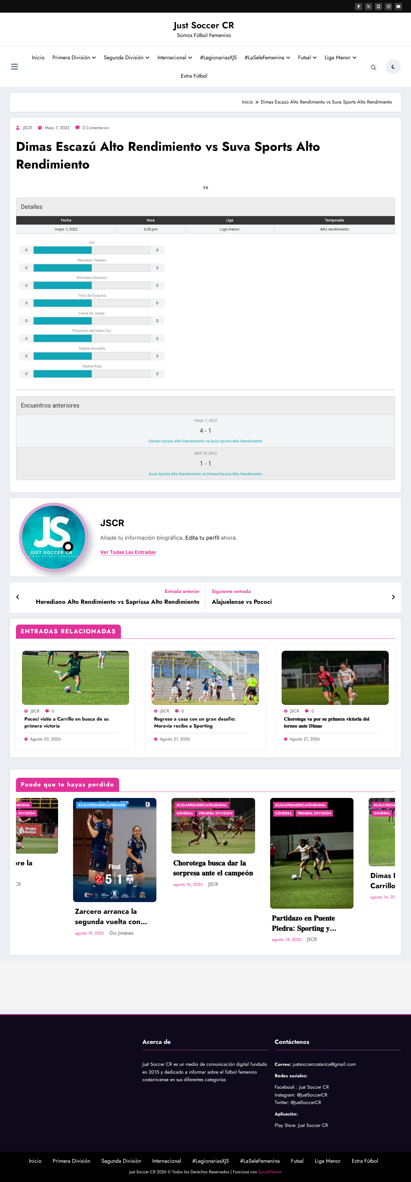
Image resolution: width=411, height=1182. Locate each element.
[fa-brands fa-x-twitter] (368, 6)
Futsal (304, 57)
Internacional (171, 57)
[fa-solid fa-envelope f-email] (398, 6)
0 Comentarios (95, 128)
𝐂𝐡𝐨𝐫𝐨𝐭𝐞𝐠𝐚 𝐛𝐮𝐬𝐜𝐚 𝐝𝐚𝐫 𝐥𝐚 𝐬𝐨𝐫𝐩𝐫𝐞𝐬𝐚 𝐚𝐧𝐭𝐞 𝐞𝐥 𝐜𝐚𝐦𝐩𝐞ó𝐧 (137, 868)
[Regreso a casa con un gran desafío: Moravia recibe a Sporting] (205, 677)
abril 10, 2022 (205, 453)
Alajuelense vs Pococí (242, 602)
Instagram (284, 1094)
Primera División (71, 57)
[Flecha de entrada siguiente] (393, 597)
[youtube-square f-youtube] (378, 6)
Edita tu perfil (202, 538)
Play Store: (286, 1125)
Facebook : (286, 1087)
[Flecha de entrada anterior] (18, 597)
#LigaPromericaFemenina (126, 805)
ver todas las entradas (128, 552)
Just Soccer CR (204, 25)
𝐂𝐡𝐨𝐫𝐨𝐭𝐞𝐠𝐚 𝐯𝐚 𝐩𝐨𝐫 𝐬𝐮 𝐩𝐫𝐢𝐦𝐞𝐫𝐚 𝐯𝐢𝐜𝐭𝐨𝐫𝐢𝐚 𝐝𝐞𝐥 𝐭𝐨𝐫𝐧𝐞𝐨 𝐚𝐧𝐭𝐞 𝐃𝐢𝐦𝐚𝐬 (326, 722)
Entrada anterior (182, 591)
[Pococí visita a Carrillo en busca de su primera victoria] (75, 677)
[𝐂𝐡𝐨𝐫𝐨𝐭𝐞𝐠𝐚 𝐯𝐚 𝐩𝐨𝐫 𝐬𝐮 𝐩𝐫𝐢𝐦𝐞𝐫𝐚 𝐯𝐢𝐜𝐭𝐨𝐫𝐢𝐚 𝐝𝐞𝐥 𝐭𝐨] (335, 677)
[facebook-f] (358, 6)
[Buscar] (373, 67)
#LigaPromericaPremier (25, 805)
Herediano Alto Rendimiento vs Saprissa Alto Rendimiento (117, 602)
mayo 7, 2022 (205, 420)
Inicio (38, 57)
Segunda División (124, 57)
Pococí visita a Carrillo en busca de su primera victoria (66, 722)
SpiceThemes (270, 1172)
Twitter (281, 1102)
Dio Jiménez (45, 932)
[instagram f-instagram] (388, 6)
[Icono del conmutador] (14, 67)
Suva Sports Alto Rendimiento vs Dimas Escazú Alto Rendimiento (205, 474)
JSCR (27, 128)
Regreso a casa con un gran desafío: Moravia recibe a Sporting (195, 722)
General (109, 813)
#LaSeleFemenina (264, 57)
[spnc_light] (393, 66)
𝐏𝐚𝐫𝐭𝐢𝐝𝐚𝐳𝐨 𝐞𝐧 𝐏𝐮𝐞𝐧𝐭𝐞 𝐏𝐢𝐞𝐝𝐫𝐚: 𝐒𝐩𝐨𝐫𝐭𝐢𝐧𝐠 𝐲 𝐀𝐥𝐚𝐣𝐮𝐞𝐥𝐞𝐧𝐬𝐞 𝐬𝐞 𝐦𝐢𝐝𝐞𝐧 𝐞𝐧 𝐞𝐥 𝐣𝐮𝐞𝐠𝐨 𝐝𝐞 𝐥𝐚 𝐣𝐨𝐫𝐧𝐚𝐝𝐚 (233, 923)
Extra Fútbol (194, 76)
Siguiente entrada (231, 591)
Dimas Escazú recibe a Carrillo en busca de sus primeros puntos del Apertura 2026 (332, 880)
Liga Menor (338, 57)
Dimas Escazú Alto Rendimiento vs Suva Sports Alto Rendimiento (205, 441)
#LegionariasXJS (218, 57)
